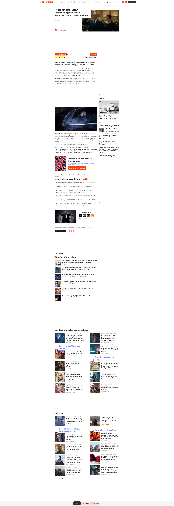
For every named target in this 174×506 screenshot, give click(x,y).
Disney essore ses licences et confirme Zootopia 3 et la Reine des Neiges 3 (110, 446)
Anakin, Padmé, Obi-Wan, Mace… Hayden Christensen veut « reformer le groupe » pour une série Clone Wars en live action (74, 338)
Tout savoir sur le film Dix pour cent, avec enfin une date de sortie (73, 190)
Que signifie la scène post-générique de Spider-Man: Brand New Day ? (108, 143)
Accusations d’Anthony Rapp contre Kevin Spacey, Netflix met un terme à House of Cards (78, 275)
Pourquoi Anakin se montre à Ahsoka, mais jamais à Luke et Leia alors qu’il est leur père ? (74, 437)
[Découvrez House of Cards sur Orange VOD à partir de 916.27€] (92, 217)
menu (56, 2)
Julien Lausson (62, 30)
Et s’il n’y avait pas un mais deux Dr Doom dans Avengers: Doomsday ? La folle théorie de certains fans (110, 470)
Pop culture (106, 6)
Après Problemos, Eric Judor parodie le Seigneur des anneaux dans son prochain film (74, 377)
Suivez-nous (93, 54)
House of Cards (86, 212)
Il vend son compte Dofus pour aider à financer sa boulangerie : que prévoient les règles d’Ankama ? (110, 365)
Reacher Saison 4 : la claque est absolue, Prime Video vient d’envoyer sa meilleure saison (74, 448)
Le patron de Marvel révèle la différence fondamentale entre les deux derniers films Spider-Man (110, 459)
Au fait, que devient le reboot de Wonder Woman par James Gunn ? (109, 376)
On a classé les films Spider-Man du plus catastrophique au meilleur (108, 137)
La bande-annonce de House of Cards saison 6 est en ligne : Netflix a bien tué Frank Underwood (79, 268)
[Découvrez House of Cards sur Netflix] (80, 217)
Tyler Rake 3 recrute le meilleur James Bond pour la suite (71, 193)
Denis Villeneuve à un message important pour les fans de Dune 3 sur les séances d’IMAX (109, 436)
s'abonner (132, 2)
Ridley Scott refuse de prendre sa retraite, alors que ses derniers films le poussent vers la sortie (74, 460)
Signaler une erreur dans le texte (84, 227)
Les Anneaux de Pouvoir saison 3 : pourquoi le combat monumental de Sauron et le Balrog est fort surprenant (109, 150)
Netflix (85, 179)
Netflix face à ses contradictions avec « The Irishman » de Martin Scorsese (76, 296)
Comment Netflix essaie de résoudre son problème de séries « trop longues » (79, 282)
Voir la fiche (105, 424)
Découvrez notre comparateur (77, 168)
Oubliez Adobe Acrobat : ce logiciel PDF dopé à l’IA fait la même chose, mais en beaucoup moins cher (79, 261)
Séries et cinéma (115, 6)
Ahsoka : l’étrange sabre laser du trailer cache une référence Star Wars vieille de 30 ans (110, 349)
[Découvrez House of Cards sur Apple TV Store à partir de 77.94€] (84, 217)
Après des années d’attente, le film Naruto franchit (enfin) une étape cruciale (76, 203)
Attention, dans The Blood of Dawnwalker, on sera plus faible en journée (74, 470)
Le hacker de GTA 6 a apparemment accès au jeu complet (75, 365)
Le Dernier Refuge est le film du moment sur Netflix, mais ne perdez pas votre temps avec (75, 421)
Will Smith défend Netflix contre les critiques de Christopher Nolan (77, 289)
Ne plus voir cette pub (60, 51)
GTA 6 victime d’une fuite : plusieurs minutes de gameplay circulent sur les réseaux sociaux (112, 131)
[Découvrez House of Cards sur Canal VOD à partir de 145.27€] (88, 217)
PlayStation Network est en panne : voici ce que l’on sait (107, 155)
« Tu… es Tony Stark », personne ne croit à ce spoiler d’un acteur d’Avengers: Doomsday (108, 338)
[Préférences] (126, 2)
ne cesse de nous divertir (68, 133)
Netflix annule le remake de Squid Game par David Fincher (71, 206)
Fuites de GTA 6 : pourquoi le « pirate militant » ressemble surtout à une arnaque (74, 388)
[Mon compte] (123, 2)
